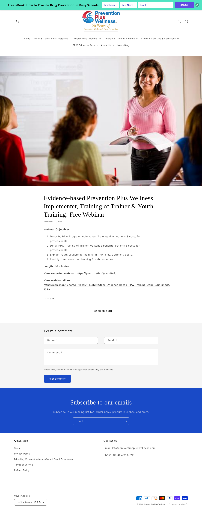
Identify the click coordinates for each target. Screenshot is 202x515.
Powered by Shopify (179, 504)
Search (18, 448)
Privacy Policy (22, 453)
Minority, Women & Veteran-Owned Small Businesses (43, 459)
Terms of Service (23, 464)
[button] (17, 21)
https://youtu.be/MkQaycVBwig (97, 273)
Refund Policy (22, 470)
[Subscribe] (125, 421)
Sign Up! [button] (184, 4)
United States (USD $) (29, 502)
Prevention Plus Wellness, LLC (157, 504)
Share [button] (50, 298)
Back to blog (103, 310)
